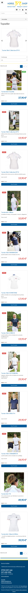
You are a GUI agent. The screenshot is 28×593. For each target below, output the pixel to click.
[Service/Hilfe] (19, 9)
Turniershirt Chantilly (7, 91)
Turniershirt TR (6, 494)
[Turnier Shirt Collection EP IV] (14, 39)
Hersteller (4, 19)
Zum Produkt (14, 103)
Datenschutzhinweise (6, 582)
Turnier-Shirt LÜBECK (8, 333)
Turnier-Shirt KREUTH (8, 413)
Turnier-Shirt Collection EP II (10, 132)
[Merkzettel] (16, 9)
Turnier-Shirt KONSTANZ (9, 293)
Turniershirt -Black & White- (9, 534)
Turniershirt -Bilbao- (7, 212)
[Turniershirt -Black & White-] (14, 523)
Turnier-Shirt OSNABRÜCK (9, 453)
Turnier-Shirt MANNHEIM (9, 252)
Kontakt (3, 579)
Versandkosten (24, 586)
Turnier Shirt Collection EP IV (11, 50)
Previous (2, 41)
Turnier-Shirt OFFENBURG (9, 373)
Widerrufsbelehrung (6, 581)
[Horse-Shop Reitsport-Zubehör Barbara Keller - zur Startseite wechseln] (17, 4)
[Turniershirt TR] (14, 482)
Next (26, 41)
